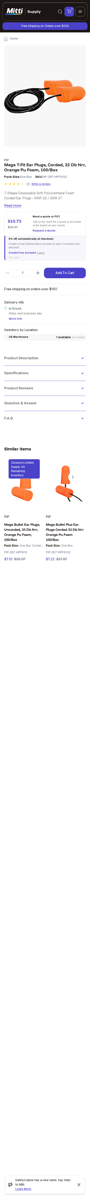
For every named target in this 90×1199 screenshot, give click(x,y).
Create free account (22, 252)
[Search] (60, 11)
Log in (41, 252)
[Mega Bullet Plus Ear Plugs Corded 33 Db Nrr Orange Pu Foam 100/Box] (66, 483)
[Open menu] (80, 11)
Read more (12, 205)
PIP (6, 160)
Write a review (40, 184)
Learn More (23, 1189)
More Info (15, 319)
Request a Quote (44, 230)
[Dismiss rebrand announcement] (79, 1184)
